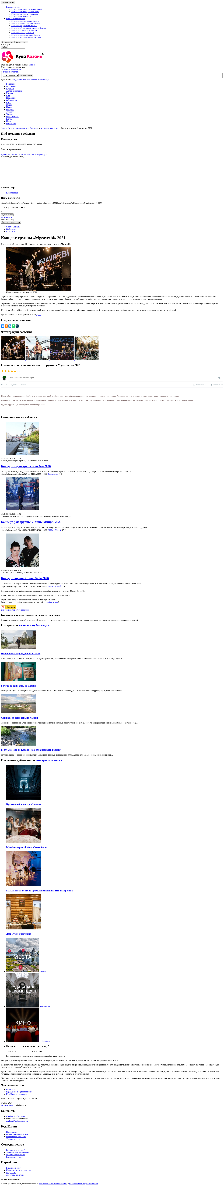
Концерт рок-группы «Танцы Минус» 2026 (31, 522)
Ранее (23, 384)
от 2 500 (54, 530)
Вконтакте (10, 1089)
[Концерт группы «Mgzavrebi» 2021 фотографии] (13, 359)
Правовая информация (16, 1137)
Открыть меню (7, 42)
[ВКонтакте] (2, 326)
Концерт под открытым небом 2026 (26, 466)
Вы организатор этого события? (15, 610)
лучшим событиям (11, 72)
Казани (32, 65)
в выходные (30, 79)
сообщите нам (52, 602)
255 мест (43, 971)
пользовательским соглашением (53, 1184)
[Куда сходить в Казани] (29, 62)
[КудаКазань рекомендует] (22, 1006)
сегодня (15, 79)
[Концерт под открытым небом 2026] (112, 438)
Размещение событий (15, 1150)
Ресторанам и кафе (14, 1157)
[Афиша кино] (22, 1041)
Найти (4, 47)
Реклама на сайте (13, 1168)
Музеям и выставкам (15, 1155)
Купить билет (7, 215)
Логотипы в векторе (15, 1175)
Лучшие (14, 384)
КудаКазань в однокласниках (19, 1092)
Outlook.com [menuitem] (11, 229)
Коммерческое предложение (18, 1170)
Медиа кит (11, 1172)
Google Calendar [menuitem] (13, 227)
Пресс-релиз (11, 1132)
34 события (45, 1006)
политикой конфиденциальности (83, 1184)
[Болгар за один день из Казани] (18, 681)
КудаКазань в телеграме (16, 1094)
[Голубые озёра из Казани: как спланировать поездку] (18, 745)
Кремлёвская (12, 193)
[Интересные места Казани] (22, 971)
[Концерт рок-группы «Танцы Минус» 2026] (112, 494)
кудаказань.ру (7, 1105)
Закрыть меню (21, 42)
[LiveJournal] (17, 326)
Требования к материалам (17, 1152)
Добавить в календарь (11, 222)
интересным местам (12, 69)
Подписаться (36, 1051)
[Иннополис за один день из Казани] (18, 648)
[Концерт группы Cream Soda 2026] (112, 550)
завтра (22, 79)
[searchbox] (112, 47)
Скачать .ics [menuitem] (11, 231)
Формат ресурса (13, 1139)
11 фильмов (45, 1041)
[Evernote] (13, 326)
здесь (38, 314)
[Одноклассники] (6, 326)
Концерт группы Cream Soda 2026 (25, 578)
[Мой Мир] (9, 326)
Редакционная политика (17, 1134)
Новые (4, 384)
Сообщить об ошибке (15, 1116)
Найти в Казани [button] (8, 2)
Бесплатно (53, 474)
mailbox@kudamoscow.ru (17, 1121)
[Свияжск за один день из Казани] (18, 713)
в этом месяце (42, 79)
